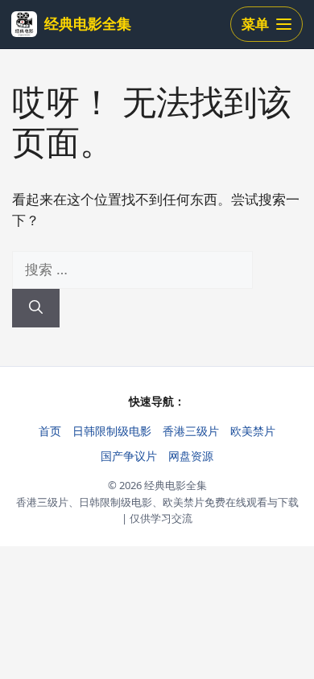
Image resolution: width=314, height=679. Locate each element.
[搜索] (36, 308)
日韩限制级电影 (111, 430)
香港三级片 (191, 430)
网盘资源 (190, 455)
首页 (50, 430)
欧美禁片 (252, 430)
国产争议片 (129, 455)
